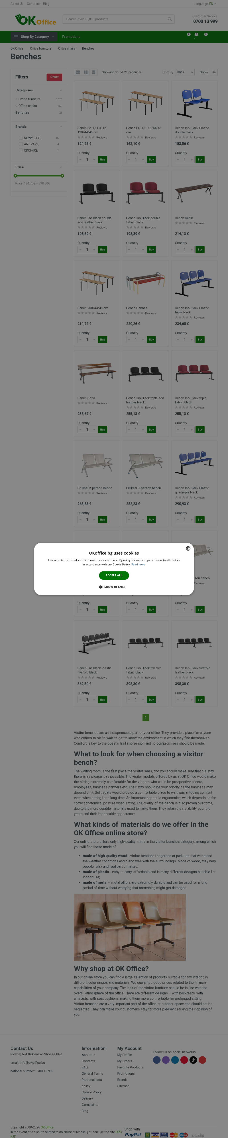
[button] (113, 587)
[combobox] (188, 548)
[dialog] (114, 569)
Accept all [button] (114, 575)
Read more (138, 565)
